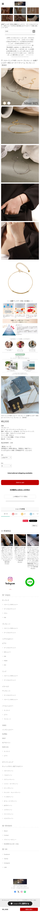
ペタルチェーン (8, 775)
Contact (6, 835)
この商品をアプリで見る (20, 496)
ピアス (4, 643)
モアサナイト (6, 742)
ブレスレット (6, 624)
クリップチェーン (8, 788)
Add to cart (20, 482)
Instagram (7, 863)
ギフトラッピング (7, 762)
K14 (5, 665)
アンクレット (6, 691)
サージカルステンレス (10, 609)
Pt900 (5, 660)
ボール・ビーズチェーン (10, 801)
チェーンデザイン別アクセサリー (12, 766)
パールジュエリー (7, 706)
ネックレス (5, 600)
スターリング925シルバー (11, 604)
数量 (2, 463)
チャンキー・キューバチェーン (12, 792)
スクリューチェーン (9, 779)
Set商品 (4, 734)
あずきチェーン (8, 805)
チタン (5, 613)
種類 (2, 455)
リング (4, 671)
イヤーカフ (5, 686)
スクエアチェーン (8, 818)
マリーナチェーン (8, 814)
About (5, 831)
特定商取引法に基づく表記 (11, 844)
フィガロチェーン (8, 796)
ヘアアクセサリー (7, 639)
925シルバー (7, 652)
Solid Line (5, 747)
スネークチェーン (8, 771)
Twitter (6, 858)
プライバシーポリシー (10, 839)
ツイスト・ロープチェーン (11, 783)
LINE (5, 867)
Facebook (7, 854)
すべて (6, 513)
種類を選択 (28, 909)
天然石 (4, 725)
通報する (35, 525)
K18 (5, 617)
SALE (4, 738)
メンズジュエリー (7, 729)
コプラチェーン (8, 809)
